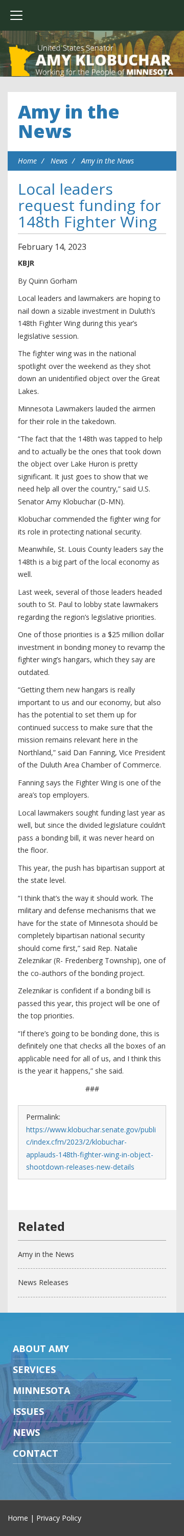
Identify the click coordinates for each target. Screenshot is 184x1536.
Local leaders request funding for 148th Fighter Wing (89, 205)
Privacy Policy (58, 1518)
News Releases (43, 1282)
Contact (35, 1453)
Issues (28, 1411)
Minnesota (41, 1390)
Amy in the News (69, 121)
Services (34, 1369)
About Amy (41, 1348)
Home (27, 161)
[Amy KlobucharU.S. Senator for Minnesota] (92, 61)
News (59, 161)
